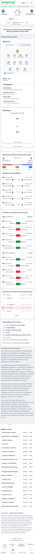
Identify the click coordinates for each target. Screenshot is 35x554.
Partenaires (30, 544)
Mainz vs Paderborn (7, 475)
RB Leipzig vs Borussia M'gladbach (11, 471)
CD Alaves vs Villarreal (8, 451)
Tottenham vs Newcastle (8, 498)
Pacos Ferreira (29, 161)
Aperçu (9, 22)
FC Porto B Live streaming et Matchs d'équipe (15, 339)
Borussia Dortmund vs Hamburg (10, 506)
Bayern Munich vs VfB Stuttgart (10, 436)
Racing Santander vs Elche (9, 432)
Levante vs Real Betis (7, 487)
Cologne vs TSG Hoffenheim (9, 463)
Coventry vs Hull (6, 479)
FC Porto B (6, 160)
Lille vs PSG (5, 444)
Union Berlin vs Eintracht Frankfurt (10, 467)
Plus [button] (16, 315)
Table (26, 22)
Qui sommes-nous (5, 546)
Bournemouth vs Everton (8, 483)
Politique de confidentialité (21, 545)
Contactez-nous (12, 545)
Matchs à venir (6, 429)
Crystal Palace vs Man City (9, 447)
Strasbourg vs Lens (7, 490)
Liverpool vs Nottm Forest (8, 455)
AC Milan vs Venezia (7, 440)
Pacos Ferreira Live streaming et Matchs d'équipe (16, 343)
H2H (22, 22)
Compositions (16, 22)
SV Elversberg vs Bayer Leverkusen (11, 459)
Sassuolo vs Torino (7, 494)
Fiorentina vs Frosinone (8, 502)
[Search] (20, 3)
